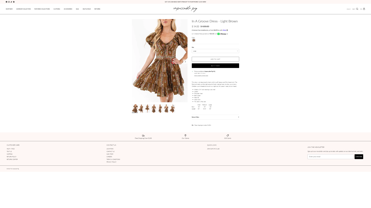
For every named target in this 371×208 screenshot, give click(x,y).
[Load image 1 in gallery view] (160, 60)
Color (193, 37)
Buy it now (215, 66)
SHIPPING (9, 154)
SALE (77, 9)
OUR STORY (110, 154)
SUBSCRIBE (359, 157)
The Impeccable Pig (14, 168)
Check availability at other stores (201, 75)
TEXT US (9, 151)
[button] (193, 40)
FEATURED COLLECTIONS (42, 9)
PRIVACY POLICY (111, 162)
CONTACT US (110, 151)
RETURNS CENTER (12, 159)
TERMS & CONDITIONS (113, 159)
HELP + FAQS (11, 149)
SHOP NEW (9, 9)
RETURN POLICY (11, 157)
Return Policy (195, 117)
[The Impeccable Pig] (185, 9)
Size (193, 47)
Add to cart (215, 59)
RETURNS (97, 9)
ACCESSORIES (68, 9)
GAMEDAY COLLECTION (23, 9)
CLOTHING (57, 9)
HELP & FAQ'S (87, 9)
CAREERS (109, 157)
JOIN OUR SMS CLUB (213, 149)
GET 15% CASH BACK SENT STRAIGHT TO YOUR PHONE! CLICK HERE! (185, 2)
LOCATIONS (110, 149)
